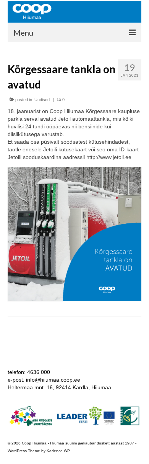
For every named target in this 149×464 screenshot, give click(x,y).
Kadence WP (58, 451)
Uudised (42, 99)
